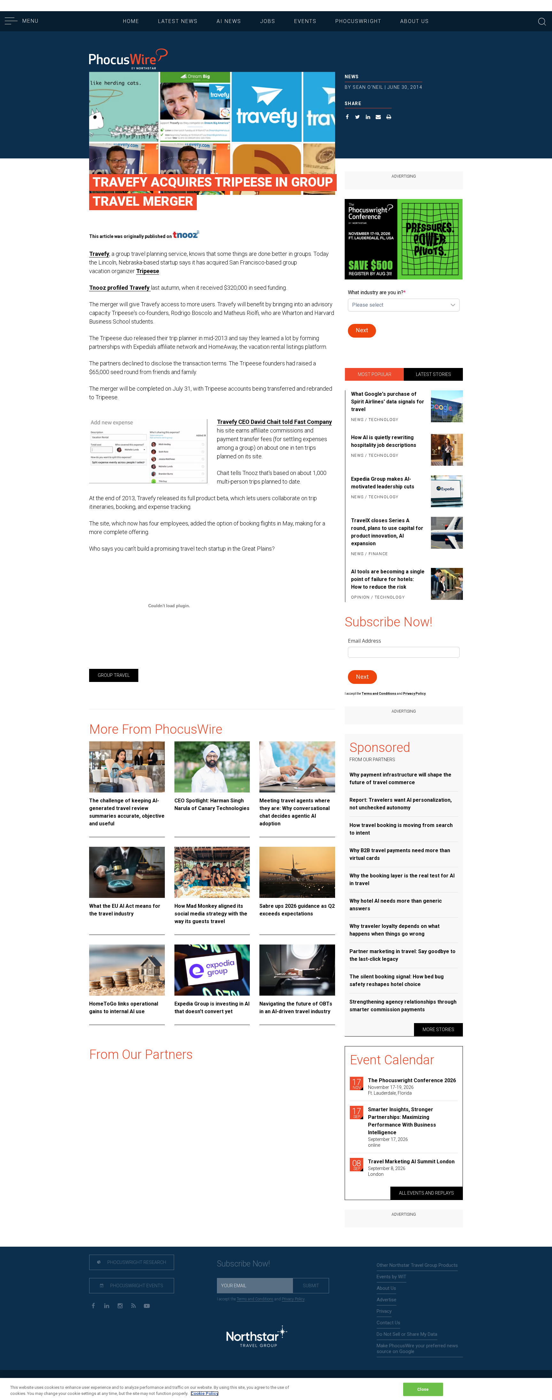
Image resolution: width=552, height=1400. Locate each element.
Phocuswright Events (136, 1285)
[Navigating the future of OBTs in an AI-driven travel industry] (297, 970)
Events (305, 21)
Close (423, 1389)
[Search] (542, 21)
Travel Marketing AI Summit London (411, 1162)
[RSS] (133, 1305)
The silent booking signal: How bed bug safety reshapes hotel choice (396, 980)
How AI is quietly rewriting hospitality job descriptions (383, 441)
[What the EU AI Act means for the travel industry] (127, 872)
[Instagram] (120, 1305)
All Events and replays (426, 1193)
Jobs (267, 21)
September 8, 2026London (386, 1171)
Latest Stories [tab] (433, 374)
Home (131, 21)
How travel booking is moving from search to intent (401, 829)
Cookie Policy (204, 1393)
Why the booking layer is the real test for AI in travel (402, 879)
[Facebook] (93, 1305)
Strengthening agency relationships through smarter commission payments (402, 1006)
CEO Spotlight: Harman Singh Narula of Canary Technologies (211, 804)
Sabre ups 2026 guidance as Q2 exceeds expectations (297, 910)
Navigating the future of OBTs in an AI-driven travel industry (295, 1007)
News (352, 76)
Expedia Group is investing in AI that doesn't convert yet (211, 1007)
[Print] (389, 117)
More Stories (438, 1029)
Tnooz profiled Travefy (120, 287)
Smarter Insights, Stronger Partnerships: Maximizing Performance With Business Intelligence (402, 1121)
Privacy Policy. (414, 693)
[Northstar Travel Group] (257, 1337)
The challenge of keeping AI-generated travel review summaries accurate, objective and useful (127, 812)
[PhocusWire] (128, 59)
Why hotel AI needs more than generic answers (395, 905)
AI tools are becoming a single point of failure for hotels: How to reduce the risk (388, 579)
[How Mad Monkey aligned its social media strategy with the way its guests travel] (212, 872)
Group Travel (114, 675)
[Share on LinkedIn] (368, 117)
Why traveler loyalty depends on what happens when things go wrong (394, 930)
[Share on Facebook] (347, 117)
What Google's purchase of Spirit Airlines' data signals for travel (387, 401)
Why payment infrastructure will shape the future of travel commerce (400, 778)
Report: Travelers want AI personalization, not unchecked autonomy (400, 804)
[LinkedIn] (107, 1305)
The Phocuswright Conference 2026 (412, 1080)
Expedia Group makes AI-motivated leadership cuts (382, 483)
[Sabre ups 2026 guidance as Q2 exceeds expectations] (297, 872)
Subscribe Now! (243, 1263)
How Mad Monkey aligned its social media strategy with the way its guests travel (210, 913)
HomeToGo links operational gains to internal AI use (123, 1007)
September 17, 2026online (388, 1142)
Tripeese (147, 271)
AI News (229, 21)
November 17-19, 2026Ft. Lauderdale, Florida (391, 1090)
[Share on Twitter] (357, 117)
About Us (414, 21)
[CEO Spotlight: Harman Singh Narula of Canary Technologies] (212, 766)
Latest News (178, 21)
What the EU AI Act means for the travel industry (124, 910)
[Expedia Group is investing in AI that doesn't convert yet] (212, 970)
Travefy (99, 253)
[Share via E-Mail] (378, 117)
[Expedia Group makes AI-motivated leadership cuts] (446, 491)
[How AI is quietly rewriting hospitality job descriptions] (446, 450)
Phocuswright (358, 21)
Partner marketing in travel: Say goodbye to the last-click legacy (402, 955)
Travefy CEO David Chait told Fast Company (274, 421)
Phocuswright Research (136, 1262)
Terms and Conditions (379, 693)
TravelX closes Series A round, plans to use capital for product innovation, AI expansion (387, 532)
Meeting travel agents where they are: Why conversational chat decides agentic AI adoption (294, 812)
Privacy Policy (293, 1299)
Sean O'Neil (368, 87)
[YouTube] (147, 1305)
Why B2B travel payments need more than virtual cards (399, 854)
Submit (311, 1285)
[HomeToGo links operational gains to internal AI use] (127, 970)
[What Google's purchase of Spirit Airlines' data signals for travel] (446, 407)
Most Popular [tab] (374, 374)
